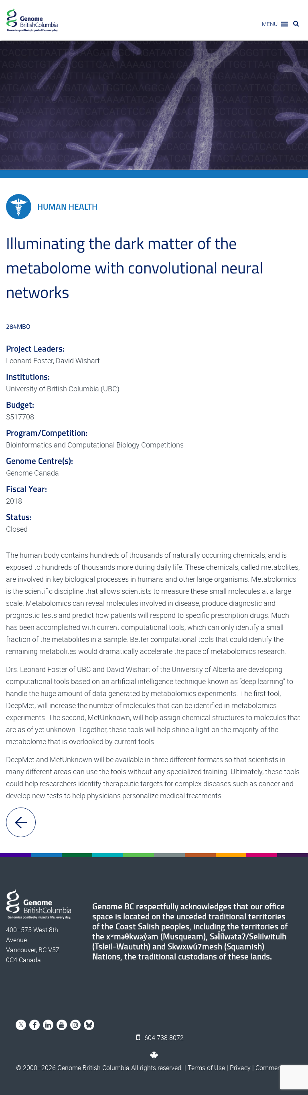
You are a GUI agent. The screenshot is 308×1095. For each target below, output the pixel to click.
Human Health (67, 206)
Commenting (273, 1067)
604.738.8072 (163, 1037)
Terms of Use (206, 1067)
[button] (270, 24)
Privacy (240, 1067)
